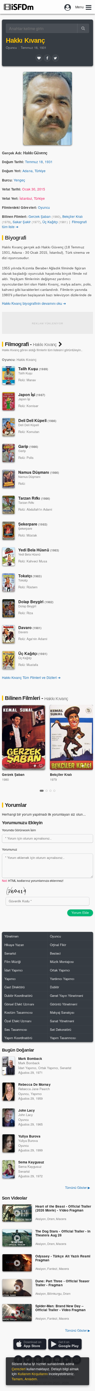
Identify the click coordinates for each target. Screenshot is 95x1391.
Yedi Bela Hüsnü (38, 550)
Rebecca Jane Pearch (34, 1088)
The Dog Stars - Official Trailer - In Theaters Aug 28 (62, 1233)
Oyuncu (11, 47)
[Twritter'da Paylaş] (55, 57)
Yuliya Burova (29, 1136)
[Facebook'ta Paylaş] (47, 57)
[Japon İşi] (8, 401)
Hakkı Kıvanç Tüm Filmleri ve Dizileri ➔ (31, 677)
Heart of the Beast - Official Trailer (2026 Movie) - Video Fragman (63, 1208)
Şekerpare (32, 524)
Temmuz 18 (34, 161)
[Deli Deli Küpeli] (8, 427)
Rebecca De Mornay (34, 1084)
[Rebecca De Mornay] (8, 1092)
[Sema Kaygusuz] (8, 1169)
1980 (5, 779)
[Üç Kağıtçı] (8, 660)
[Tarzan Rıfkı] (8, 505)
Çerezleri (19, 1368)
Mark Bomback (30, 1058)
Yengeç (19, 180)
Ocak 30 (28, 189)
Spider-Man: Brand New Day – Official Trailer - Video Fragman (60, 1308)
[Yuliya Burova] (8, 1143)
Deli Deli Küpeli (37, 420)
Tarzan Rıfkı (34, 498)
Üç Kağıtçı (50, 221)
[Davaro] (8, 634)
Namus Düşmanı (38, 472)
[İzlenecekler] (34, 766)
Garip (28, 446)
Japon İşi (31, 394)
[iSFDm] (18, 7)
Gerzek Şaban (39, 216)
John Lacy (26, 1110)
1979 (53, 779)
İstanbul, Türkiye (32, 198)
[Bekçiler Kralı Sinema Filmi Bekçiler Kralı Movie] (71, 737)
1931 (49, 161)
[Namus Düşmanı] (8, 479)
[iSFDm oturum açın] (67, 7)
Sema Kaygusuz (31, 1162)
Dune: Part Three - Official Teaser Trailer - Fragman (62, 1283)
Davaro (30, 627)
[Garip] (8, 453)
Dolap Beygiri (35, 601)
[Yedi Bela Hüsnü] (8, 557)
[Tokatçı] (8, 582)
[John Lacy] (8, 1117)
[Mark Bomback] (8, 1066)
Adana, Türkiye (33, 170)
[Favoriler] (39, 57)
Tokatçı (30, 576)
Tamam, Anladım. (25, 1378)
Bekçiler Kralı (72, 216)
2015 (41, 189)
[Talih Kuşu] (8, 375)
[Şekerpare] (8, 531)
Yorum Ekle (80, 913)
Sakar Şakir (21, 221)
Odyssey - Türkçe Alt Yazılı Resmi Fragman (62, 1258)
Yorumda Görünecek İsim (19, 830)
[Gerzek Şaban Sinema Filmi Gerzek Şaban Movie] (23, 737)
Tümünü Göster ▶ (77, 1330)
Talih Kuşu (33, 368)
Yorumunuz (9, 849)
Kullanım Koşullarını (33, 1373)
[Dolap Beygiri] (8, 608)
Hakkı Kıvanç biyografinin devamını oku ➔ (34, 303)
